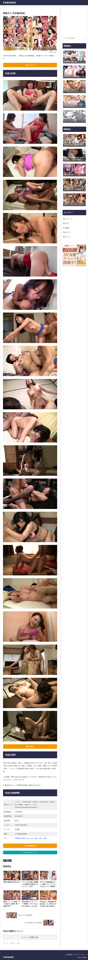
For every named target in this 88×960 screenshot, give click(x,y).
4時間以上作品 (20, 838)
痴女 (36, 838)
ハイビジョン (30, 838)
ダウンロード (30, 65)
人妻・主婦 (42, 838)
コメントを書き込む (30, 937)
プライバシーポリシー (80, 954)
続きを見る (30, 746)
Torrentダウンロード (31, 852)
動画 (10, 860)
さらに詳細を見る (30, 846)
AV (5, 860)
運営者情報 (70, 954)
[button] (84, 38)
